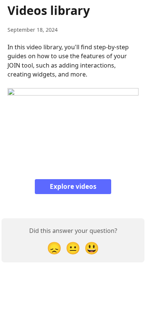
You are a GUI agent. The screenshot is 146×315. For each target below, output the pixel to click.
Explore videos (73, 186)
